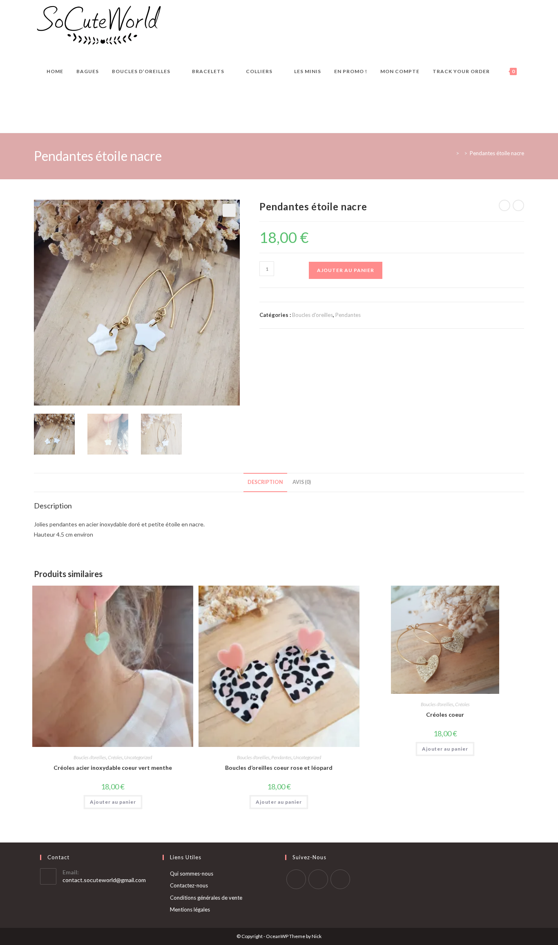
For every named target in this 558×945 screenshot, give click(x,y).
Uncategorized (138, 757)
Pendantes (348, 315)
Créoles (115, 757)
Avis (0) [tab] (301, 482)
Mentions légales (190, 909)
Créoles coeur (445, 714)
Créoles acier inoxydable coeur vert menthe (113, 767)
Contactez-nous (189, 885)
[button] (229, 210)
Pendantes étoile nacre (497, 153)
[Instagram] (318, 879)
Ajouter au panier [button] (113, 802)
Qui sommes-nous (191, 873)
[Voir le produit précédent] (504, 205)
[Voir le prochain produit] (518, 205)
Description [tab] (265, 482)
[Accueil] (451, 153)
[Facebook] (296, 879)
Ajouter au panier (345, 270)
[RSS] (340, 879)
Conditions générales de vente (206, 897)
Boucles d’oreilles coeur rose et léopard (279, 767)
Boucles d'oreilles (312, 315)
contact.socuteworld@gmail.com (104, 879)
